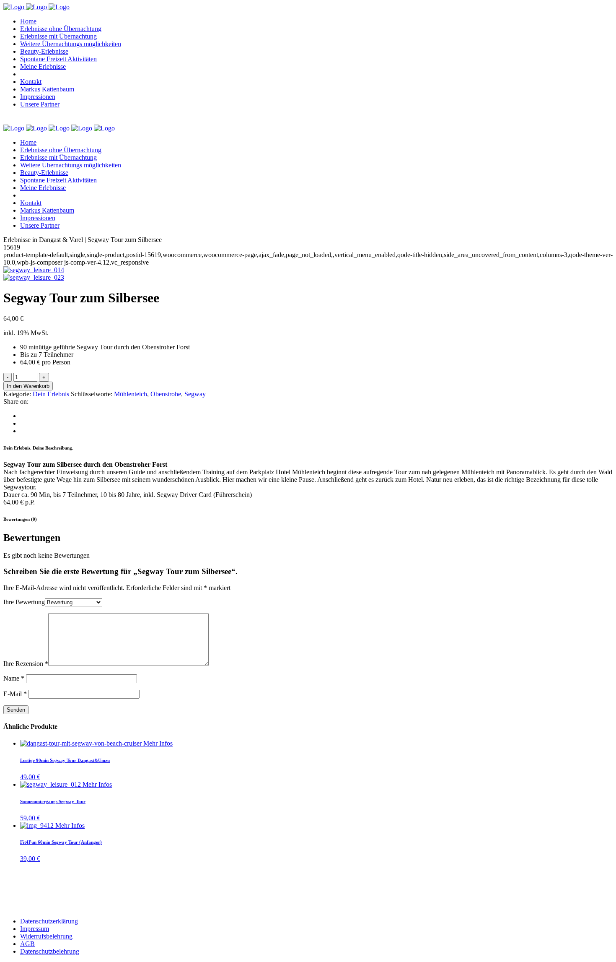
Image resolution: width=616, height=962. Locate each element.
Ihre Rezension (25, 663)
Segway (195, 394)
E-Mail (15, 693)
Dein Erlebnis (51, 394)
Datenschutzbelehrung (49, 951)
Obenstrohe (165, 394)
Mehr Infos (158, 743)
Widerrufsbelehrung (46, 936)
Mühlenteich (130, 394)
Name (13, 678)
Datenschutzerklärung (49, 921)
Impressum (34, 928)
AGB (27, 943)
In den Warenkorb (28, 386)
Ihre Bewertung (24, 602)
